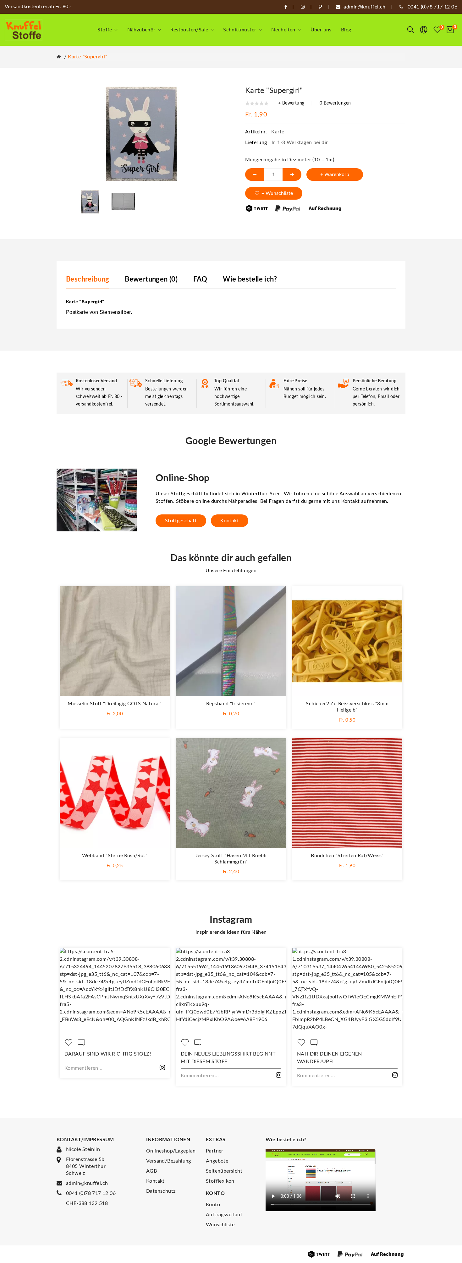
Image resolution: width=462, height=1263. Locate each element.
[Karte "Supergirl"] (90, 201)
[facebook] (285, 6)
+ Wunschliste (277, 193)
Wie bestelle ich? (250, 279)
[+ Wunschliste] (159, 597)
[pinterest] (320, 6)
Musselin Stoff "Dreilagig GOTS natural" (115, 703)
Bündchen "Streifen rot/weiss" (347, 855)
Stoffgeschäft (181, 520)
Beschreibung (87, 279)
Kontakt (229, 520)
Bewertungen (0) (151, 279)
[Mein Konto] (423, 30)
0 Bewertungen (335, 103)
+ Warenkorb (334, 174)
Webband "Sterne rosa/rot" (114, 855)
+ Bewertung (291, 103)
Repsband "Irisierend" (231, 703)
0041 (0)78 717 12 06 (91, 1193)
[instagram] (303, 6)
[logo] (23, 29)
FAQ (200, 279)
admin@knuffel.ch (87, 1183)
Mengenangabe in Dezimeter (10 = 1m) (289, 159)
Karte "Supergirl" (87, 56)
